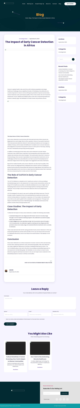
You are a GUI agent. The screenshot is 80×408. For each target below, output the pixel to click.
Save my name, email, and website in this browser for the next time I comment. (25, 319)
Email (30, 311)
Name (6, 311)
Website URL (56, 311)
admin (11, 270)
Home (26, 18)
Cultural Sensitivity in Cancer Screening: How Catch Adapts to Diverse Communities (66, 71)
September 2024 (62, 42)
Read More (15, 369)
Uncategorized (23, 38)
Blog (30, 18)
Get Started (70, 4)
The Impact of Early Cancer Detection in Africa (65, 79)
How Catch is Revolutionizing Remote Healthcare (40, 358)
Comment (6, 296)
